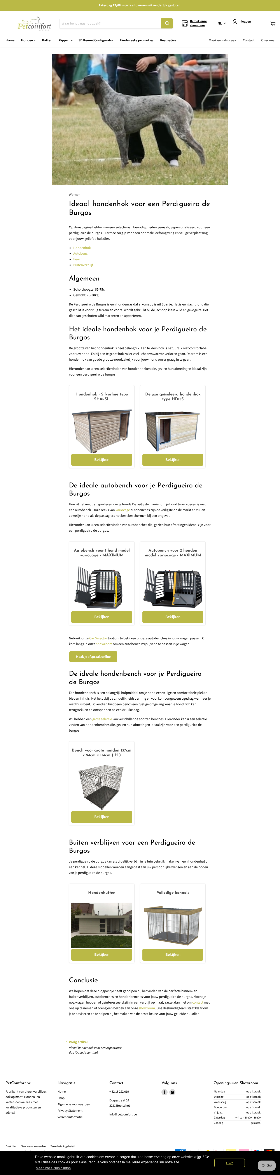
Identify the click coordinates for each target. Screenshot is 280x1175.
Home (9, 40)
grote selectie (102, 719)
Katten (47, 40)
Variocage (123, 510)
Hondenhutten (102, 893)
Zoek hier (10, 1146)
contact (197, 1002)
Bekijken (101, 459)
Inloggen (245, 21)
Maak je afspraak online (93, 656)
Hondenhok (82, 247)
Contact (249, 40)
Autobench (81, 253)
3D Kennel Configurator (96, 40)
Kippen (64, 40)
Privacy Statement (70, 1110)
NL (220, 23)
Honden (27, 40)
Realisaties (168, 40)
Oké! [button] (229, 1163)
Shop (61, 1098)
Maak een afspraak (222, 40)
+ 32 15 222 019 (119, 1091)
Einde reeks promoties (137, 40)
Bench (77, 259)
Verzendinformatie (70, 1117)
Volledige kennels (173, 893)
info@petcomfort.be (123, 1114)
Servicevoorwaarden (33, 1146)
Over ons (268, 40)
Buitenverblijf (83, 265)
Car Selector (98, 638)
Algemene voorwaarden (74, 1104)
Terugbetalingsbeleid (63, 1146)
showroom (104, 644)
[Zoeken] (167, 23)
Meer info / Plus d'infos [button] (53, 1168)
